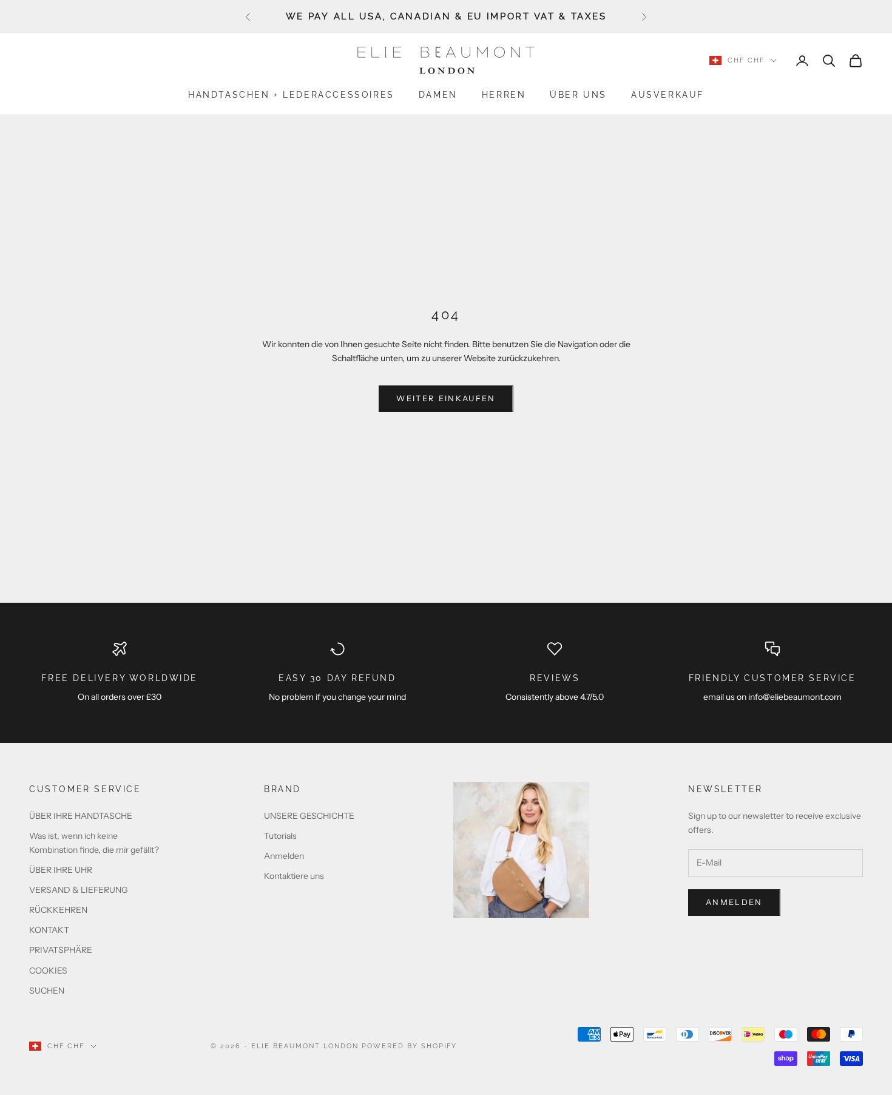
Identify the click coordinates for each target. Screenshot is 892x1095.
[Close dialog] (610, 348)
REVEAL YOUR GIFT (446, 606)
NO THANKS (446, 634)
